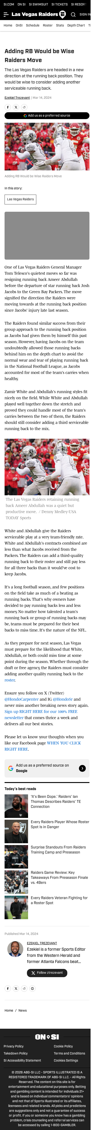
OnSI (19, 25)
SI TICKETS (60, 4)
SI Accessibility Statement (22, 1060)
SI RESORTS (80, 4)
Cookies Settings (66, 1060)
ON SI (22, 4)
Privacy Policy (14, 1046)
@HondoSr (63, 699)
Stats (60, 25)
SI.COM (9, 4)
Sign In (85, 14)
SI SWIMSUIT (38, 4)
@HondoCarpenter (22, 699)
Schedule (32, 25)
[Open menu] (6, 14)
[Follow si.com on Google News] (82, 768)
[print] (32, 988)
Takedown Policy (16, 1053)
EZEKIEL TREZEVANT (42, 943)
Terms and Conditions (69, 1053)
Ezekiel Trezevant (17, 98)
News (22, 1011)
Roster (48, 25)
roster (10, 680)
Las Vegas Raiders (20, 199)
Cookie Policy (63, 1046)
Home (8, 25)
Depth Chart (76, 25)
